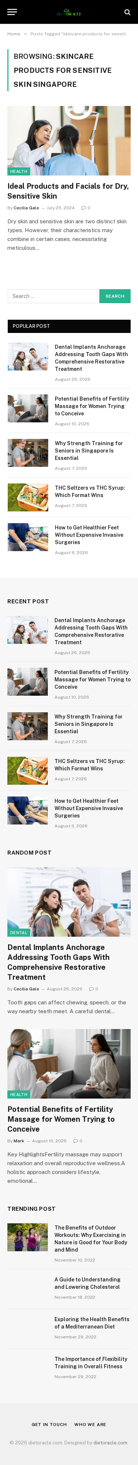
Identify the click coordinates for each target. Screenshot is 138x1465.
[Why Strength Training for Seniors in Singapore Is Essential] (28, 453)
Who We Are (90, 1424)
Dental (18, 932)
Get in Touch (49, 1424)
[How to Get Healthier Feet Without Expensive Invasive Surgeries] (28, 537)
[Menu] (12, 12)
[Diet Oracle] (69, 12)
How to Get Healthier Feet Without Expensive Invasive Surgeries (89, 535)
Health (18, 171)
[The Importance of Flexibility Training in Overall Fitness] (27, 1369)
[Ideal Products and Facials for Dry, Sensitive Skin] (69, 140)
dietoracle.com (110, 1443)
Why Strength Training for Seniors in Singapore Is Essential (89, 450)
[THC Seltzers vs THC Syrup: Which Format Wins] (28, 497)
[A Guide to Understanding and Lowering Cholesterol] (27, 1289)
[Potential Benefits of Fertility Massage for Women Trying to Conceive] (28, 408)
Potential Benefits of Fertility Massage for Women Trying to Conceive (92, 406)
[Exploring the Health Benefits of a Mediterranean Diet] (27, 1329)
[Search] (127, 12)
